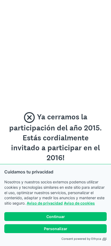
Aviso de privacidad (45, 203)
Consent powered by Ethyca (81, 239)
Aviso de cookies (79, 203)
